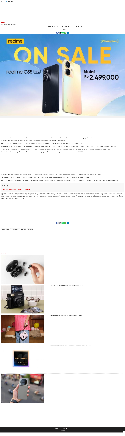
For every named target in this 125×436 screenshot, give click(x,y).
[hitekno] (10, 1)
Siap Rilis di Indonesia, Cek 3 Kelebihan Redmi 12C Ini (16, 189)
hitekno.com (60, 428)
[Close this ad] (124, 431)
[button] (1, 1)
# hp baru (23, 229)
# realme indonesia (15, 229)
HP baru (70, 138)
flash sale (55, 138)
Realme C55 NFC (19, 138)
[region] (62, 12)
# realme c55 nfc (5, 229)
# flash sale (30, 229)
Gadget (3, 22)
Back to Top (62, 430)
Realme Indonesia (77, 138)
